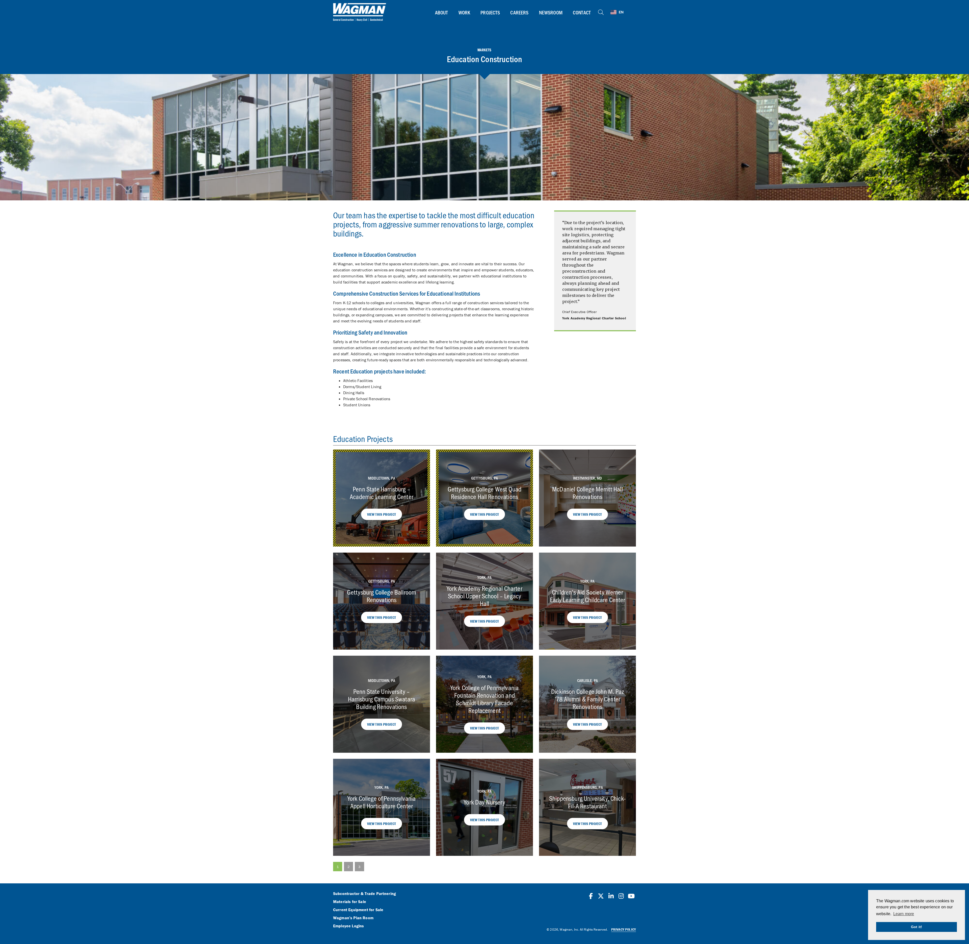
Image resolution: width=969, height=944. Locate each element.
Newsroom (550, 12)
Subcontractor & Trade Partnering (364, 893)
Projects (490, 12)
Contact (582, 12)
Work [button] (464, 12)
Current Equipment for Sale (358, 910)
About (441, 12)
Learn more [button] (903, 914)
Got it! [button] (916, 927)
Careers (519, 12)
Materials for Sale (349, 902)
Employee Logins (348, 926)
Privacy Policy (623, 929)
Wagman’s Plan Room (353, 918)
